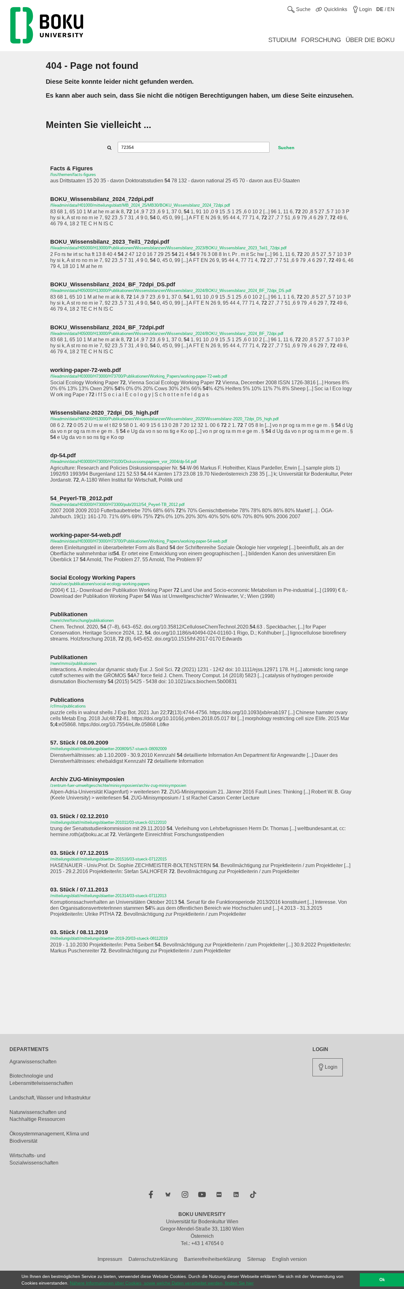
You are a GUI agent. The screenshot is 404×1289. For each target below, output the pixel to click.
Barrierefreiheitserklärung (212, 1259)
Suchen (286, 147)
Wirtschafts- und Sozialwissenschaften (33, 1159)
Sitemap (256, 1259)
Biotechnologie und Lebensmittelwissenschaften (41, 1079)
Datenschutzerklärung (153, 1259)
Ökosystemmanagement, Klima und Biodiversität (49, 1137)
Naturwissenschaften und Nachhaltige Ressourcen (37, 1116)
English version (289, 1259)
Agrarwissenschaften (32, 1061)
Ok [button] (382, 1280)
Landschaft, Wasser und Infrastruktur (50, 1097)
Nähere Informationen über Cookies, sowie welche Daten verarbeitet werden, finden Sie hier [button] (162, 1283)
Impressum (110, 1259)
